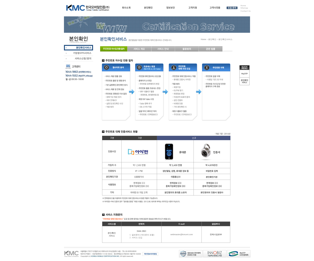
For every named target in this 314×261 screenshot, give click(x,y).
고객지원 (193, 8)
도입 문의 (232, 8)
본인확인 (148, 8)
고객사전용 (215, 8)
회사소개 (126, 8)
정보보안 (171, 8)
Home (203, 39)
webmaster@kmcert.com (181, 234)
